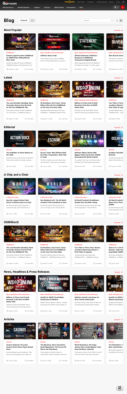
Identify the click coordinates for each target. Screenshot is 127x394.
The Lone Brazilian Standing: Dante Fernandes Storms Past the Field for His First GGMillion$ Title (19, 105)
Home (118, 2)
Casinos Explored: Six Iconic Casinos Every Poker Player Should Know (19, 347)
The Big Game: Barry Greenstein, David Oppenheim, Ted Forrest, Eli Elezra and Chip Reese (53, 347)
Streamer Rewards (102, 2)
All (32, 20)
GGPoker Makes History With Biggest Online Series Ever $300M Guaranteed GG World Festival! (87, 155)
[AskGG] (119, 387)
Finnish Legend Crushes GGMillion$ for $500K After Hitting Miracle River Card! (19, 58)
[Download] (123, 7)
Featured (23, 20)
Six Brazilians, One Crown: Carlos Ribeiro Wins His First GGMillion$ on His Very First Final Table (53, 105)
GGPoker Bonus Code (48, 56)
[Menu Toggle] (123, 2)
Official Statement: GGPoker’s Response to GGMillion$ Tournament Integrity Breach (86, 58)
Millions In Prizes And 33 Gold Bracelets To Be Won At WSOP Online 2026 (86, 105)
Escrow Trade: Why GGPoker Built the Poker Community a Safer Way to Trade (53, 155)
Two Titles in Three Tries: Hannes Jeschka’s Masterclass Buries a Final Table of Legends (87, 250)
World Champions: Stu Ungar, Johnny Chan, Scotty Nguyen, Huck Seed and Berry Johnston (88, 347)
